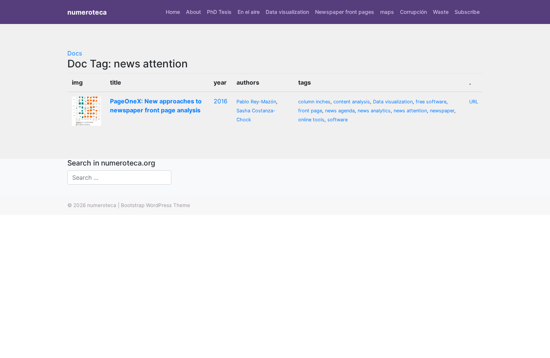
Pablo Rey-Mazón (256, 101)
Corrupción (413, 12)
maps (387, 12)
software (337, 119)
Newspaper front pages (344, 12)
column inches (314, 101)
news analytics (374, 110)
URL (473, 101)
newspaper (442, 110)
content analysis (351, 101)
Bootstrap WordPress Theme (155, 205)
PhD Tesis (219, 12)
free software (431, 101)
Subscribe (467, 12)
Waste (441, 12)
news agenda (340, 110)
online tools (311, 119)
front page (310, 110)
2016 (220, 101)
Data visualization (287, 12)
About (193, 12)
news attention (410, 110)
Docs (74, 53)
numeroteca (87, 12)
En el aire (249, 12)
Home (173, 12)
